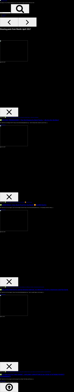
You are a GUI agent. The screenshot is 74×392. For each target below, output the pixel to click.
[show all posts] (8, 39)
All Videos (4, 14)
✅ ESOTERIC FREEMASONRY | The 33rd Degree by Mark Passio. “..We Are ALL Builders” (22, 117)
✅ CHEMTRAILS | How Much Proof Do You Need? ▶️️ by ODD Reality (18, 202)
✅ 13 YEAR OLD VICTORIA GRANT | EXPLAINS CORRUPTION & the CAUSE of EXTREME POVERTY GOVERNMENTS (28, 371)
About (3, 16)
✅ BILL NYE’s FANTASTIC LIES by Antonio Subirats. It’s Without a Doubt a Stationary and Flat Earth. (24, 287)
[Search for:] (5, 12)
